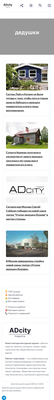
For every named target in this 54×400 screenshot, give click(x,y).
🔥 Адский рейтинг (14, 295)
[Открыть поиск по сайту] (40, 5)
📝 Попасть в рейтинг (15, 307)
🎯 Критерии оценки (15, 310)
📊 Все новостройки (14, 301)
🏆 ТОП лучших (12, 291)
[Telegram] (4, 398)
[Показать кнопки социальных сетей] (22, 5)
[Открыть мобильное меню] (49, 5)
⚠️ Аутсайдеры (12, 298)
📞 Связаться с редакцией (17, 313)
